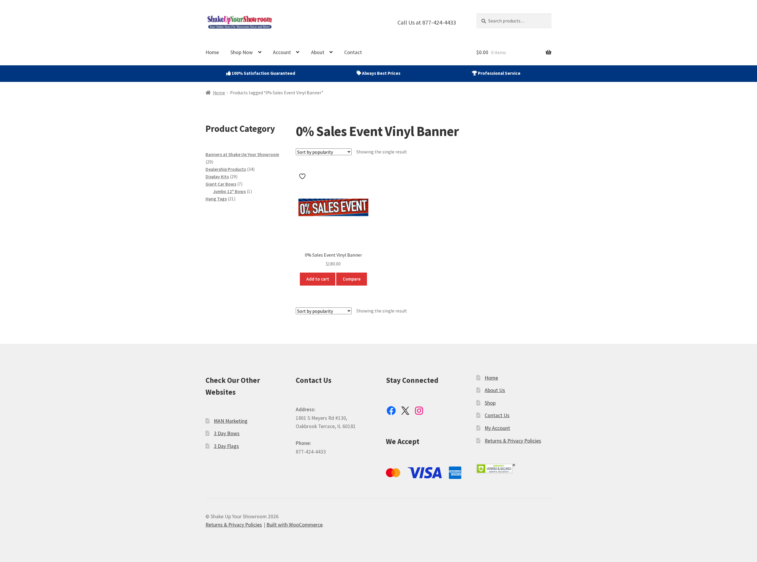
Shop (490, 403)
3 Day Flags (226, 446)
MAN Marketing (231, 421)
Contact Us (497, 415)
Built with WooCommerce (294, 524)
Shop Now (241, 52)
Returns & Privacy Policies (513, 441)
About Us (495, 390)
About (317, 52)
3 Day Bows (227, 433)
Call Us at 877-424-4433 (426, 22)
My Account (497, 428)
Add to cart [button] (317, 279)
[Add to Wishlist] (303, 176)
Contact (353, 52)
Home (212, 52)
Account (282, 52)
